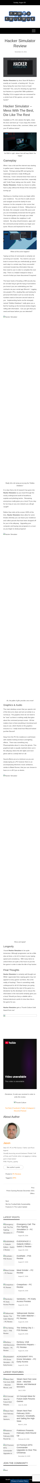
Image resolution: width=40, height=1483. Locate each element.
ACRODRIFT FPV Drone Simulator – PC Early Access (26, 1359)
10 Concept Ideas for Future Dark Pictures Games (26, 1398)
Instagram (30, 1108)
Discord (16, 1111)
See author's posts (13, 1167)
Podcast (23, 1111)
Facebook (16, 1108)
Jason (6, 1143)
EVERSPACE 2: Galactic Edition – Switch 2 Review (24, 1244)
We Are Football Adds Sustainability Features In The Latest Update (18, 1204)
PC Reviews (17, 1174)
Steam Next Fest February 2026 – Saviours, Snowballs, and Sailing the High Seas (26, 1416)
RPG (14, 1178)
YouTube (8, 1108)
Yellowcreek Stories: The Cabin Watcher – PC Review (26, 1315)
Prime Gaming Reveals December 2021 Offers (20, 1190)
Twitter (23, 1108)
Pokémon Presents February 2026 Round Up (26, 1433)
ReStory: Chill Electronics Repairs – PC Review (26, 1344)
